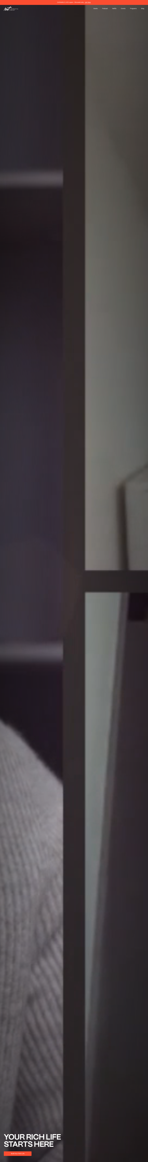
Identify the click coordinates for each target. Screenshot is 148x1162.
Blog (142, 8)
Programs (133, 8)
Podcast (105, 8)
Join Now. (88, 2)
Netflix (114, 8)
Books (96, 8)
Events (123, 8)
